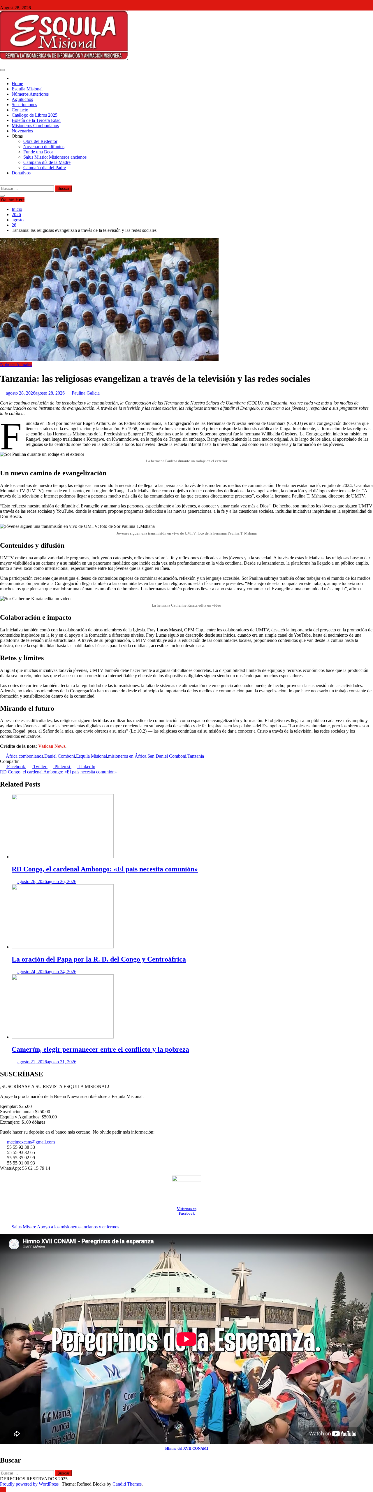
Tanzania (195, 756)
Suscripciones (24, 104)
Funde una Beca (38, 151)
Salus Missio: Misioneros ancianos (55, 157)
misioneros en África (127, 756)
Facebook (16, 766)
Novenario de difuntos (43, 146)
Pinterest (62, 766)
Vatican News (51, 746)
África (11, 756)
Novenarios (22, 130)
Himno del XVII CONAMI (186, 1448)
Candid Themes (127, 1484)
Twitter (39, 766)
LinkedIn (86, 766)
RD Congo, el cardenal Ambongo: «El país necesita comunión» (58, 771)
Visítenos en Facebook (186, 1211)
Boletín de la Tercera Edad (36, 120)
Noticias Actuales (16, 364)
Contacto (20, 109)
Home (17, 83)
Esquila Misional (27, 88)
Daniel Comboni (59, 756)
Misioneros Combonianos (35, 125)
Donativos (21, 172)
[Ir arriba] (3, 1489)
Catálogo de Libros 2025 (34, 115)
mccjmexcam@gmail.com (30, 1141)
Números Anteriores (30, 94)
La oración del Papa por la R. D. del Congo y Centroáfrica (99, 959)
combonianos (31, 756)
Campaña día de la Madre (47, 162)
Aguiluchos (22, 99)
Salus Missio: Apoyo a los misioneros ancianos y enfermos (65, 1226)
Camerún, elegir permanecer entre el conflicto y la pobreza (100, 1049)
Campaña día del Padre (44, 167)
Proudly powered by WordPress (30, 1484)
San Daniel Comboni (166, 756)
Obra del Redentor (40, 141)
